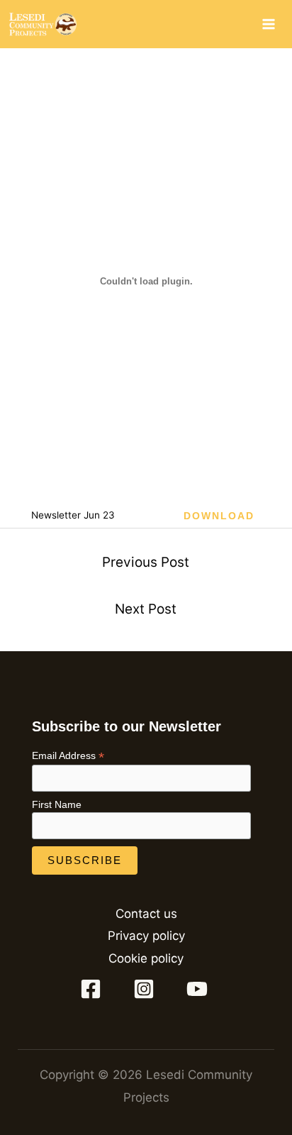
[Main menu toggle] (269, 24)
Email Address (68, 756)
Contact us (146, 914)
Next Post (145, 609)
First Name (57, 804)
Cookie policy (146, 958)
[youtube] (199, 989)
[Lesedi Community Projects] (42, 24)
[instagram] (146, 989)
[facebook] (93, 989)
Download (219, 515)
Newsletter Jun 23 (73, 515)
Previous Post (145, 562)
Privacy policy (146, 936)
